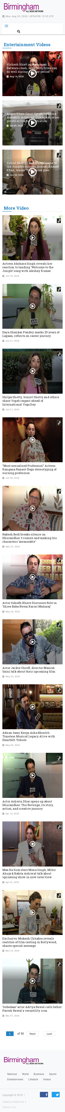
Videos (47, 1079)
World (25, 1074)
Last (49, 1033)
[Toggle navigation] (6, 26)
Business (39, 1074)
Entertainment (15, 1079)
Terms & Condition (13, 1102)
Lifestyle (33, 1079)
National (12, 1074)
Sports (52, 1074)
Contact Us (8, 1107)
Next (32, 1033)
